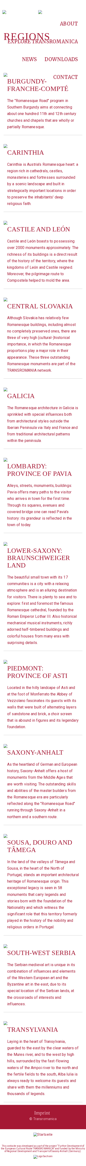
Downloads (61, 59)
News (29, 59)
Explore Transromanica (43, 41)
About (69, 24)
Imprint (42, 1113)
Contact (65, 77)
